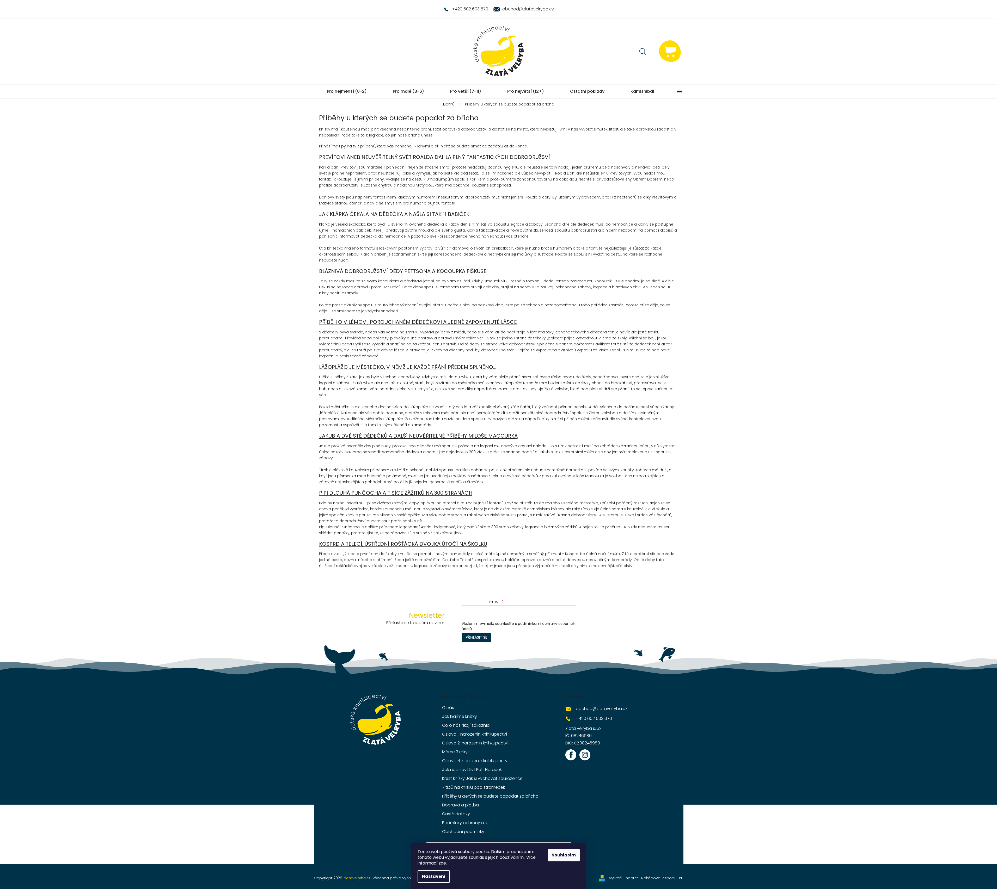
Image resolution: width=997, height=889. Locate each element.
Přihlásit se (476, 637)
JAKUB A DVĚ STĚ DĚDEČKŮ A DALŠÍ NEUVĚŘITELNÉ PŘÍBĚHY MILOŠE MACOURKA (418, 435)
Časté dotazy (456, 814)
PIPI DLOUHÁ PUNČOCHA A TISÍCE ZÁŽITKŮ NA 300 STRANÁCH (395, 492)
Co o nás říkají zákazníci (466, 725)
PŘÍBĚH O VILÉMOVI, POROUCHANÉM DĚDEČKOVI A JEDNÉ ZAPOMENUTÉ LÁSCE (418, 322)
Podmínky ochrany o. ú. (465, 823)
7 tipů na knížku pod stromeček (473, 787)
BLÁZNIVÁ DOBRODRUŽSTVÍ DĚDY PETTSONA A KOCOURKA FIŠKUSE (402, 271)
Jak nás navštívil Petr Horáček (472, 770)
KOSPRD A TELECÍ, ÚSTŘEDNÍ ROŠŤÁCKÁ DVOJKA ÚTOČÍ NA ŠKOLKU (403, 544)
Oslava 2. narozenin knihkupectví (475, 743)
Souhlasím (564, 855)
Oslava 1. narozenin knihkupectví (474, 734)
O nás (448, 708)
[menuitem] (347, 91)
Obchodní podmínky (463, 832)
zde (442, 863)
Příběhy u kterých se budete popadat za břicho (490, 796)
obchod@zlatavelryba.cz (601, 709)
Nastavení (433, 876)
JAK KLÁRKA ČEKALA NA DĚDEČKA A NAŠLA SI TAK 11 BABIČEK (394, 214)
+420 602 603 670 (594, 719)
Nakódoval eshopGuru (662, 878)
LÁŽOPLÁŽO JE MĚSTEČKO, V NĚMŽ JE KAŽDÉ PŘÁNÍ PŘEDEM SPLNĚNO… (407, 367)
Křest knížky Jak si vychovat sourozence (482, 778)
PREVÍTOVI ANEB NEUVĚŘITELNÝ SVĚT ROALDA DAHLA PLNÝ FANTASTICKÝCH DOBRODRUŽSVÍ (434, 157)
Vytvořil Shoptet (623, 878)
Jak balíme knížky (459, 716)
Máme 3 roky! (455, 752)
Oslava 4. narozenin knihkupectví (475, 761)
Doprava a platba (460, 805)
